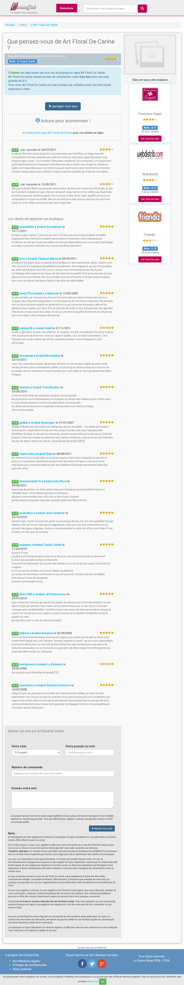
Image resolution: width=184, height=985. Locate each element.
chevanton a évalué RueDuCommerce (45, 685)
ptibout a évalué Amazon (36, 633)
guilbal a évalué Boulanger (37, 422)
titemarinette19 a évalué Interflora (42, 481)
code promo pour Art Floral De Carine (49, 132)
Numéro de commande (27, 767)
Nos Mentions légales (26, 961)
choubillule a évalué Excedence (40, 227)
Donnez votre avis (24, 788)
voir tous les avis (150, 138)
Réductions (66, 8)
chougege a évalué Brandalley (39, 355)
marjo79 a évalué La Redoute (39, 293)
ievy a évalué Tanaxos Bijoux (38, 258)
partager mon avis (64, 106)
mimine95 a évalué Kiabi (35, 328)
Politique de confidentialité (29, 965)
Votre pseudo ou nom (80, 746)
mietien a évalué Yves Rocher (39, 387)
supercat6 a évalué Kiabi (35, 454)
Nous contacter (22, 969)
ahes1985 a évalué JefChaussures (42, 594)
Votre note (19, 746)
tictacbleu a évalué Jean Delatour (42, 513)
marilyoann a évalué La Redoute (41, 664)
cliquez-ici (92, 981)
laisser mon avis (103, 828)
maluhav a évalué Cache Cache (40, 544)
